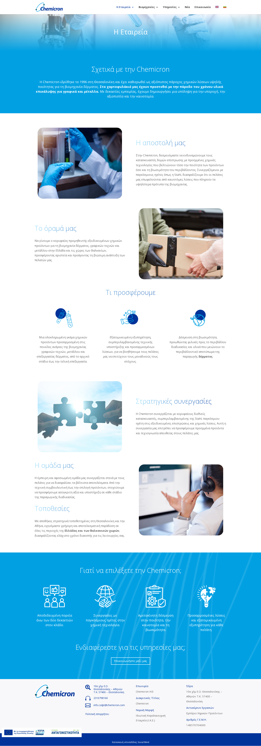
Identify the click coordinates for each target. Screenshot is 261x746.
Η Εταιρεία (123, 7)
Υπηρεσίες (170, 7)
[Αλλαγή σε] (217, 10)
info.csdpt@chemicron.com (109, 705)
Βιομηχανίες (147, 7)
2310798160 (101, 698)
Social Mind (143, 742)
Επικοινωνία (203, 7)
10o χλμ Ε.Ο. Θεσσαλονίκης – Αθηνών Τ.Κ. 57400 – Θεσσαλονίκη (109, 689)
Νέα (187, 7)
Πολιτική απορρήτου (97, 714)
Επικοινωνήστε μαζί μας (130, 661)
